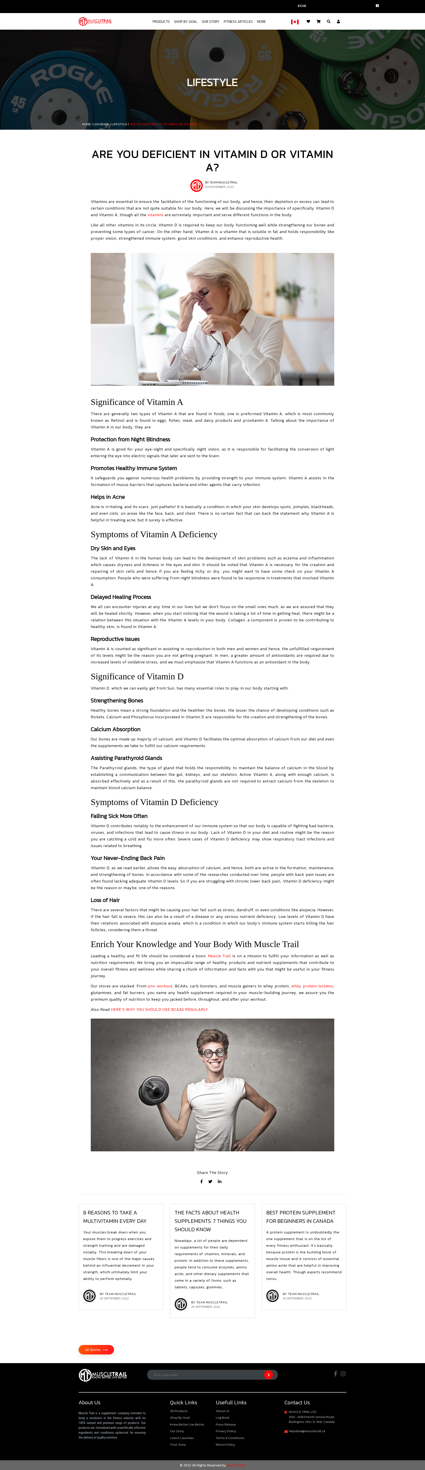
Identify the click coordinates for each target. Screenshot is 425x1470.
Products (161, 21)
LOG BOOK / (102, 124)
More (261, 21)
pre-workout (160, 986)
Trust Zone (178, 1444)
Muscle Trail (219, 956)
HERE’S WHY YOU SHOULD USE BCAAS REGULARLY (159, 1009)
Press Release (226, 1424)
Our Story (211, 21)
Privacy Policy (226, 1430)
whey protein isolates (312, 986)
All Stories (96, 1349)
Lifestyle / (120, 124)
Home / (87, 124)
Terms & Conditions (230, 1437)
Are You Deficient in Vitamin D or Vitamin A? (165, 124)
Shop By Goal (185, 21)
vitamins (155, 215)
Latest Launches (182, 1437)
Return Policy (225, 1444)
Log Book (222, 1417)
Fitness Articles (238, 21)
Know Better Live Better (187, 1424)
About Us (223, 1410)
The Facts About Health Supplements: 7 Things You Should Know (211, 1221)
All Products (179, 1410)
